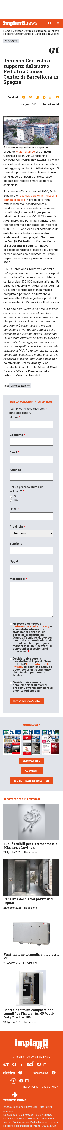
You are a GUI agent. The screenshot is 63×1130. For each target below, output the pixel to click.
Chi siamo (18, 1056)
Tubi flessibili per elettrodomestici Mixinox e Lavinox (31, 846)
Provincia (17, 526)
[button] (50, 23)
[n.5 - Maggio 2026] (50, 743)
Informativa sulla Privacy (31, 665)
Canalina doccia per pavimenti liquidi (28, 901)
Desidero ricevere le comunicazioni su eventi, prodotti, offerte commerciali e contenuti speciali (33, 686)
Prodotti (11, 41)
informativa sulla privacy (32, 626)
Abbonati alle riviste (38, 1056)
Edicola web (31, 761)
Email (14, 452)
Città (14, 509)
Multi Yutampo (25, 151)
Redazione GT (51, 104)
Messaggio (18, 578)
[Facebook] (14, 1064)
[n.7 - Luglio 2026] (12, 743)
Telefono (16, 543)
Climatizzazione (20, 385)
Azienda (15, 469)
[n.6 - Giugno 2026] (31, 743)
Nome (15, 417)
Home (7, 30)
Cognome (17, 434)
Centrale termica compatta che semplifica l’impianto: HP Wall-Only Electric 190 (29, 1013)
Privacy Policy (30, 1086)
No (16, 500)
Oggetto (15, 561)
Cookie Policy (50, 1086)
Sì (15, 496)
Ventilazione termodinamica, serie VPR (31, 956)
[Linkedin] (45, 1064)
